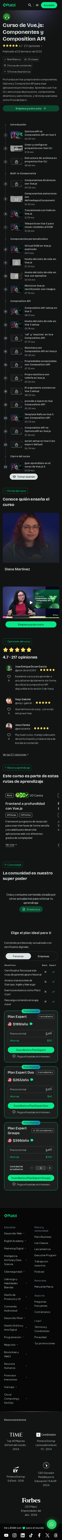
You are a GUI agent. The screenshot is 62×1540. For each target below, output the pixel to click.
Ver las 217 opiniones (14, 754)
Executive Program (45, 1255)
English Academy (14, 1240)
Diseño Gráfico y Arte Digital (13, 1327)
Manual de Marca (43, 1286)
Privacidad (40, 1337)
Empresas (43, 956)
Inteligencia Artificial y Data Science (13, 1260)
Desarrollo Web (13, 1233)
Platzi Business (42, 1236)
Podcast (39, 1271)
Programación (12, 1337)
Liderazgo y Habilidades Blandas (11, 1283)
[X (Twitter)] (47, 1535)
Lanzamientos (42, 1249)
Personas (18, 956)
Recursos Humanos (9, 1365)
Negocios (10, 1344)
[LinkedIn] (23, 1535)
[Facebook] (39, 1535)
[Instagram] (14, 1535)
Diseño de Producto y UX (12, 1296)
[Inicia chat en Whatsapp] (51, 1524)
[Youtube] (6, 1535)
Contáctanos (42, 1311)
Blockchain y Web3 (11, 1354)
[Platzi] (9, 5)
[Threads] (56, 1535)
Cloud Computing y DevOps (11, 1398)
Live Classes (41, 1242)
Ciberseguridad (13, 1271)
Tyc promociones (44, 1343)
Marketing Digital (14, 1248)
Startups (9, 1386)
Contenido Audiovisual (10, 1308)
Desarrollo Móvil (13, 1318)
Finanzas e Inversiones (10, 1377)
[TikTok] (31, 1535)
